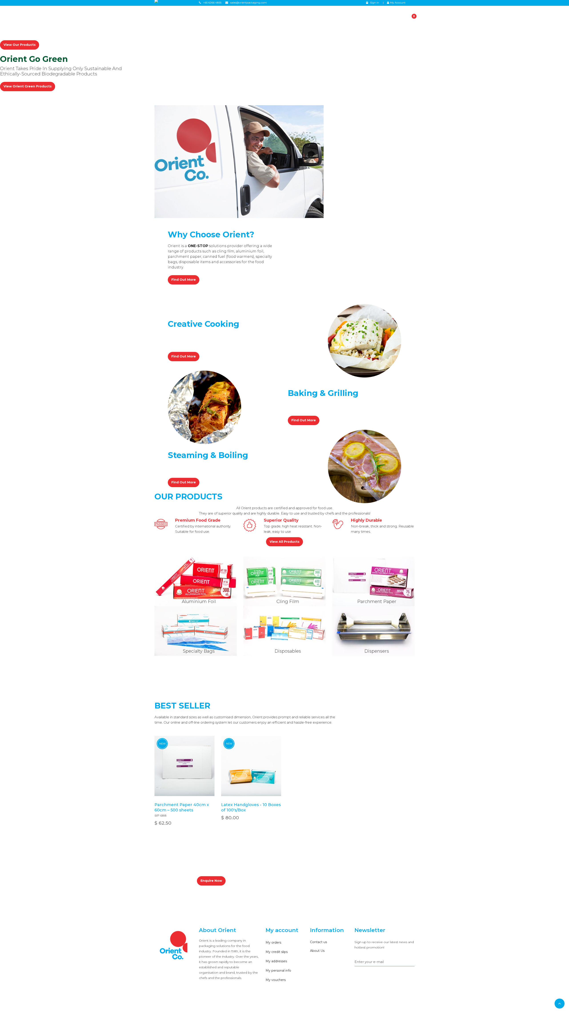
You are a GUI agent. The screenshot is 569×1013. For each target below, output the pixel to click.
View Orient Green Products (28, 86)
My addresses (276, 961)
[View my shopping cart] (408, 16)
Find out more (183, 280)
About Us (317, 951)
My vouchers (276, 980)
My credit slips (277, 952)
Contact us (318, 942)
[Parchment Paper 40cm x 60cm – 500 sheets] (184, 766)
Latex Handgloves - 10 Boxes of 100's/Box (251, 807)
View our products (20, 45)
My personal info (278, 971)
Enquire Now (211, 881)
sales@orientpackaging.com (270, 866)
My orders (273, 942)
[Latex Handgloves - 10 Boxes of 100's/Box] (251, 766)
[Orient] (173, 945)
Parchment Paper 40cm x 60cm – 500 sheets (181, 807)
